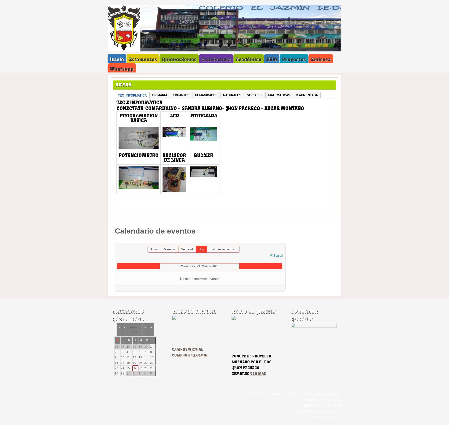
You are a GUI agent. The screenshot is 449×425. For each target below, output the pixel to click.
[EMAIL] (282, 241)
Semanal (187, 249)
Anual (154, 249)
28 (146, 368)
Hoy (201, 249)
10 (122, 357)
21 (146, 362)
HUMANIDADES (206, 95)
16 (116, 362)
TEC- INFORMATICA (132, 95)
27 (140, 368)
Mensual (169, 249)
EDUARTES (181, 95)
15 (151, 357)
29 (151, 368)
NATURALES (232, 95)
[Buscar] (276, 255)
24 (122, 368)
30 (116, 373)
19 (134, 362)
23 (116, 368)
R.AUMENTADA (307, 95)
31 (122, 373)
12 (134, 357)
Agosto (135, 327)
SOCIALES (255, 95)
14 (146, 357)
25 (128, 368)
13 (140, 357)
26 (134, 368)
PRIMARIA (159, 95)
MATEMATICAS (279, 95)
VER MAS (258, 373)
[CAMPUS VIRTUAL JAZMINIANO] (192, 319)
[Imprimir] (277, 241)
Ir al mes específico (223, 249)
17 (122, 362)
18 (128, 362)
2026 (135, 332)
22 (151, 362)
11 (128, 357)
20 (140, 362)
